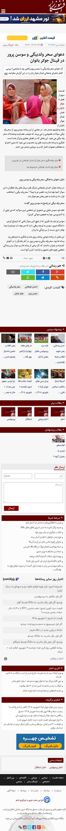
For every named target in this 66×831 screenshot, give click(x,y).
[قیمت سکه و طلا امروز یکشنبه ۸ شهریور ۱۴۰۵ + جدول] (25, 373)
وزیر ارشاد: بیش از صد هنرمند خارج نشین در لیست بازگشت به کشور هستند (33, 675)
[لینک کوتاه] (4, 258)
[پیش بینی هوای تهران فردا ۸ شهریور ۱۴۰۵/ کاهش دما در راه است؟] (41, 373)
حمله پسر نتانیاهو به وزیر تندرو (49, 551)
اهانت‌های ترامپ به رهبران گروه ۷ (59, 450)
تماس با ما (34, 790)
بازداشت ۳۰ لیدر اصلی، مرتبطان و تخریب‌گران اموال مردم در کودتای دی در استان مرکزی (33, 726)
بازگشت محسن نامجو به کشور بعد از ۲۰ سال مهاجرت (40, 686)
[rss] (43, 827)
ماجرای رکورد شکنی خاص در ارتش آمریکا (45, 542)
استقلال (28, 419)
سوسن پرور (32, 293)
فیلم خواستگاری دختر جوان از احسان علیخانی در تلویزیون (35, 160)
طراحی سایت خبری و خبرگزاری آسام (29, 800)
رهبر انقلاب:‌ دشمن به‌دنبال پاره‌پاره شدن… (9, 351)
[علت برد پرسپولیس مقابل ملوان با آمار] (41, 338)
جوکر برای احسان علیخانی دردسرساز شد (42, 167)
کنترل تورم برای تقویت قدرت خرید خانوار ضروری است (39, 720)
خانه (16, 45)
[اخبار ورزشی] (41, 411)
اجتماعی (46, 782)
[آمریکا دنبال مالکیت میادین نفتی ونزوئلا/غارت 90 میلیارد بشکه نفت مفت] (58, 373)
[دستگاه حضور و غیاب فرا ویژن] (40, 749)
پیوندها (23, 790)
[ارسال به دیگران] (7, 258)
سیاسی (44, 778)
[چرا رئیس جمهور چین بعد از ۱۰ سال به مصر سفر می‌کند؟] (8, 373)
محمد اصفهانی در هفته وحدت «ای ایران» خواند (42, 690)
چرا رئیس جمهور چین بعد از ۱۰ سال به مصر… (8, 386)
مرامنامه (46, 790)
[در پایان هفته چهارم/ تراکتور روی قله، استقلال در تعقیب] (25, 338)
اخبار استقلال (40, 767)
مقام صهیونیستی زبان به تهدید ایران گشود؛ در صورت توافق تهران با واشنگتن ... (34, 567)
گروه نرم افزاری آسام (27, 818)
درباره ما (58, 790)
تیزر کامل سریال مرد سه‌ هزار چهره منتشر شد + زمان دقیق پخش (36, 681)
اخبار (62, 419)
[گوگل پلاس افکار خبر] (39, 827)
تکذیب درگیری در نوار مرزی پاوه (48, 532)
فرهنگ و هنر (8, 45)
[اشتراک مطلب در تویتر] (28, 271)
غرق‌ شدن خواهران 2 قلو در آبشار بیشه (46, 537)
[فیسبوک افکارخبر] (34, 827)
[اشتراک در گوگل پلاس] (57, 271)
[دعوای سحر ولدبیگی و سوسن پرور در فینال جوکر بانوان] (43, 277)
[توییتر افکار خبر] (29, 827)
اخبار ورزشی (43, 419)
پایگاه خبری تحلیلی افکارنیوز (18, 809)
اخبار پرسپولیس (56, 767)
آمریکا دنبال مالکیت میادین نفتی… (58, 386)
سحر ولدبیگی (14, 287)
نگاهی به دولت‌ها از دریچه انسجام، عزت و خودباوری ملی (38, 715)
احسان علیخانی (31, 287)
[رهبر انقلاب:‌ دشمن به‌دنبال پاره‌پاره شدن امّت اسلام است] (8, 338)
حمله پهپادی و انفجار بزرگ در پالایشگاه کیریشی (42, 547)
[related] (5, 74)
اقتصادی (23, 778)
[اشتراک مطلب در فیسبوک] (43, 271)
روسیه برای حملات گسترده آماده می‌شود (45, 556)
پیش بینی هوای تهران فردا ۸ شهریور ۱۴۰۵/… (41, 386)
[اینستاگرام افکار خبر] (24, 827)
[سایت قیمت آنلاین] (33, 37)
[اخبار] (58, 411)
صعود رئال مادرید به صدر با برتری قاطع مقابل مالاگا (41, 527)
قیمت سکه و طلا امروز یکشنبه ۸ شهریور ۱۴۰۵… (25, 386)
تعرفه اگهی (11, 790)
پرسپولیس (11, 419)
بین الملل (10, 778)
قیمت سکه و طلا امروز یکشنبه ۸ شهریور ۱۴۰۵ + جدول (39, 711)
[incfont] (49, 258)
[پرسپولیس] (8, 411)
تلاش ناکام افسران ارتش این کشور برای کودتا (43, 561)
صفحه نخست (57, 778)
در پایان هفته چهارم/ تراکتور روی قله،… (25, 351)
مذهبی (19, 782)
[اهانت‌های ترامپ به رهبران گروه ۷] (58, 438)
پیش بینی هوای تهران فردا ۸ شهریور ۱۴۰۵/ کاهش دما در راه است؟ (35, 707)
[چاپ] (11, 258)
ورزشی (34, 778)
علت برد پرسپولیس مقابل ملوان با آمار (41, 351)
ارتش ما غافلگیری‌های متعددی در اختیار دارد (43, 523)
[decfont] (44, 258)
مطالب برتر (56, 403)
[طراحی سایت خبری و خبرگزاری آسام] (47, 800)
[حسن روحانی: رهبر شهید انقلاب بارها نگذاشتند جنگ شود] (58, 338)
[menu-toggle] (3, 11)
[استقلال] (25, 411)
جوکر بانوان (61, 106)
